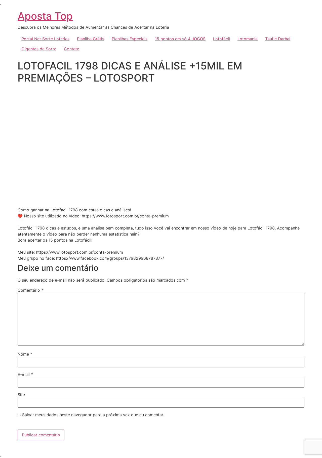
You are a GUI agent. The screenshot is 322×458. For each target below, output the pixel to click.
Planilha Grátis (90, 38)
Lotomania (247, 38)
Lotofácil (221, 38)
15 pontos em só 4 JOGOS (180, 38)
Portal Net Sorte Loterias (45, 38)
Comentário (30, 290)
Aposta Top (45, 16)
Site (21, 395)
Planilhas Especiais (129, 38)
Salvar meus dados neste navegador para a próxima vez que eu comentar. (93, 415)
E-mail (25, 374)
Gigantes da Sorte (38, 48)
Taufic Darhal (277, 38)
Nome (25, 354)
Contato (71, 48)
